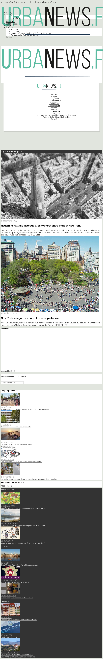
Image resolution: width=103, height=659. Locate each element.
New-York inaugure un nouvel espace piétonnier (30, 318)
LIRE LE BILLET (35, 235)
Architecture (10, 22)
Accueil (9, 12)
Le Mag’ (9, 14)
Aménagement (11, 24)
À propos (9, 27)
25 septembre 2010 (10, 313)
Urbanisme (10, 20)
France (13, 16)
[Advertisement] (51, 142)
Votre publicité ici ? (8, 371)
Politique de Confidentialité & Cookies (24, 35)
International (15, 18)
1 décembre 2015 (9, 221)
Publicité (14, 29)
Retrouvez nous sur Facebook (13, 376)
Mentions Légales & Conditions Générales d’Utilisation (31, 33)
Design (8, 26)
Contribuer (15, 31)
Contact (9, 37)
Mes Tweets (6, 486)
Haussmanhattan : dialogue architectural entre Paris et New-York (41, 225)
